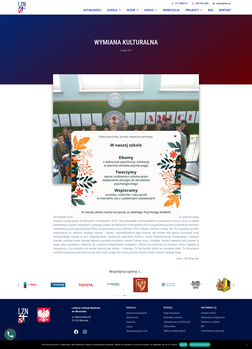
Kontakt (225, 10)
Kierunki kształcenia (136, 313)
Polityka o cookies (210, 322)
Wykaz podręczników (174, 330)
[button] (18, 283)
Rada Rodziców (172, 313)
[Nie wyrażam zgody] (247, 344)
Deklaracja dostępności (213, 317)
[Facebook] (76, 331)
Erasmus (130, 322)
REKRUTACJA (171, 10)
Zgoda (183, 344)
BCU (210, 10)
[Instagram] (84, 331)
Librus (129, 326)
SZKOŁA (112, 10)
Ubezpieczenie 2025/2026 (177, 322)
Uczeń (131, 10)
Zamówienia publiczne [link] (212, 330)
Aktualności (92, 10)
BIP (202, 326)
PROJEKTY (192, 10)
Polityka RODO (208, 313)
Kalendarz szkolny (173, 317)
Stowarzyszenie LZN (136, 331)
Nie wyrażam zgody (200, 344)
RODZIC (149, 10)
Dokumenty (169, 326)
